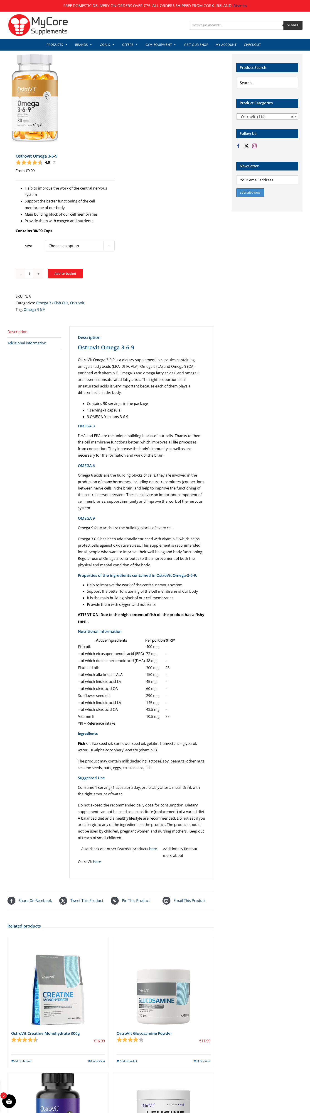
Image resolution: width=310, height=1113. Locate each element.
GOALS (105, 44)
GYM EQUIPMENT (158, 44)
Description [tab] (17, 331)
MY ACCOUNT (226, 44)
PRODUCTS (55, 44)
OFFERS (127, 44)
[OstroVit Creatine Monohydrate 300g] (58, 981)
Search (293, 25)
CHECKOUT (252, 44)
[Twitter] (246, 146)
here (153, 848)
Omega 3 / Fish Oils (52, 302)
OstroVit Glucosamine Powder (144, 1033)
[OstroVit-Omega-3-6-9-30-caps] (57, 98)
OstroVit (77, 302)
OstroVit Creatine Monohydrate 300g (45, 1033)
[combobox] (267, 116)
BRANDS (81, 44)
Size (28, 246)
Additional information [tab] (26, 343)
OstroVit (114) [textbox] (265, 116)
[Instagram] (254, 146)
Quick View (98, 1061)
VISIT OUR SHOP (196, 44)
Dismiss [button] (240, 5)
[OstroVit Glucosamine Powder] (163, 981)
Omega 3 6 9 (34, 309)
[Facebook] (238, 146)
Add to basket (65, 273)
